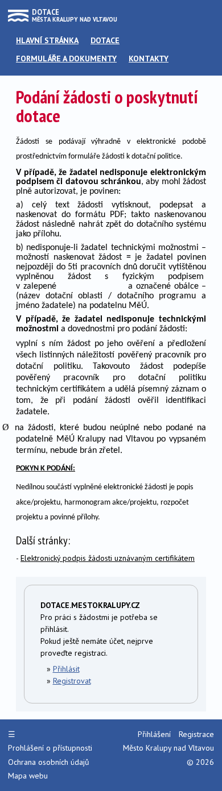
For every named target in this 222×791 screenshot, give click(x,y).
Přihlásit (66, 669)
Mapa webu (28, 776)
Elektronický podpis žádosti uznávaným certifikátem (107, 558)
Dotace (105, 40)
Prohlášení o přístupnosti (50, 748)
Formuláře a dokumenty (66, 58)
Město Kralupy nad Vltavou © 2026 (168, 755)
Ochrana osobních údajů (48, 762)
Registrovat (72, 681)
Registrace (196, 734)
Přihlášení (154, 734)
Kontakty (148, 58)
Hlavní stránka (47, 40)
